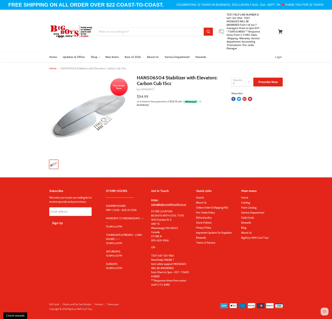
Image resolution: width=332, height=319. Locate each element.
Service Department (177, 57)
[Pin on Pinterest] (250, 99)
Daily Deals (247, 217)
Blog (243, 227)
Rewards (201, 57)
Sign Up (57, 223)
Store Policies (204, 222)
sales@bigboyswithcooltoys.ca (168, 204)
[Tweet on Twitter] (239, 99)
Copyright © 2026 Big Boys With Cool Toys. (71, 309)
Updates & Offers (74, 57)
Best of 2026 (133, 57)
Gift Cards (54, 304)
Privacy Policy (203, 227)
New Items (112, 57)
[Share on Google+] (244, 99)
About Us (153, 57)
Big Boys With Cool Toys (255, 237)
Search (200, 197)
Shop (94, 57)
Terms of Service (205, 242)
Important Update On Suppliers (214, 232)
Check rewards (15, 315)
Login (278, 57)
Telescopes (113, 304)
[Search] (208, 32)
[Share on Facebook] (233, 99)
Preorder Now (268, 82)
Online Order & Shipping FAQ (212, 207)
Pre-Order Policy (205, 212)
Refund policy (204, 217)
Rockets (99, 304)
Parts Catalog (248, 207)
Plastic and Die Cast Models (77, 304)
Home (53, 57)
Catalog (245, 202)
